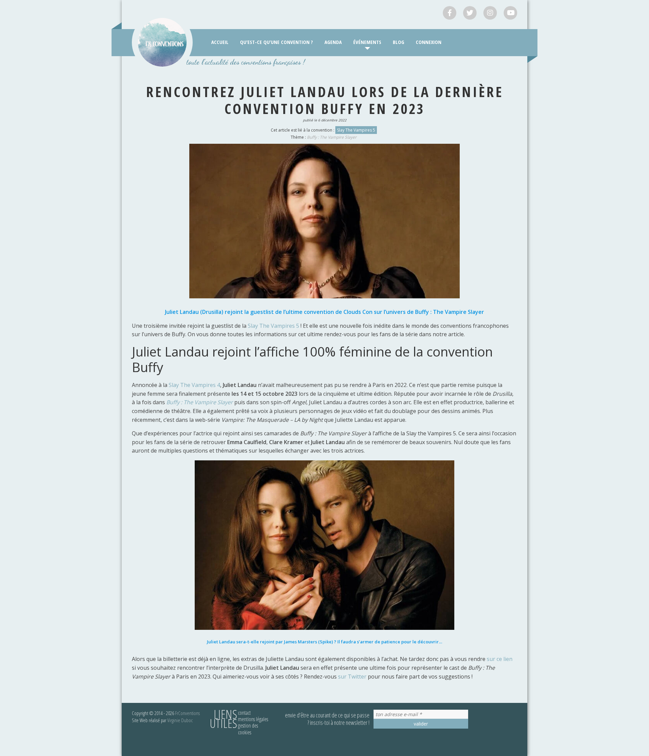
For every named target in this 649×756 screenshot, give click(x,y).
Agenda (333, 42)
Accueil (220, 42)
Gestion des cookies (248, 729)
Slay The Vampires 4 (194, 385)
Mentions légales (253, 719)
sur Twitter (352, 676)
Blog (398, 42)
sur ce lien (499, 659)
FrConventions (187, 713)
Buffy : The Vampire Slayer (332, 137)
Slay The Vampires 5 (356, 130)
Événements (367, 42)
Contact (244, 712)
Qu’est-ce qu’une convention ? (276, 42)
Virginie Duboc (180, 720)
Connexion (428, 42)
